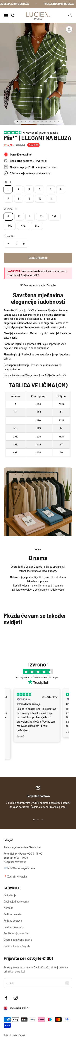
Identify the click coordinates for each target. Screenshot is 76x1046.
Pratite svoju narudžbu (16, 933)
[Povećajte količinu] (23, 243)
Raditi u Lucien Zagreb (17, 946)
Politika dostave (13, 920)
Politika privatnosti (14, 927)
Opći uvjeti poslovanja (16, 901)
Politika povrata (12, 914)
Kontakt (8, 907)
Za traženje (10, 895)
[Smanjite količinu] (8, 243)
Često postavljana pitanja (18, 939)
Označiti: (9, 236)
